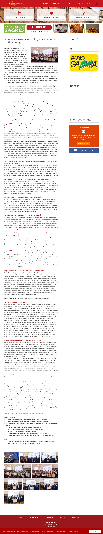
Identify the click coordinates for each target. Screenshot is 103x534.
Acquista (50, 517)
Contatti (90, 3)
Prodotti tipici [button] (68, 3)
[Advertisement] (84, 102)
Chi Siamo (45, 3)
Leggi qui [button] (76, 531)
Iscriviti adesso (83, 143)
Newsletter (75, 517)
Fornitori (80, 3)
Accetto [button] (95, 531)
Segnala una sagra (34, 517)
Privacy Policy (51, 526)
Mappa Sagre (56, 3)
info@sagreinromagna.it (51, 524)
